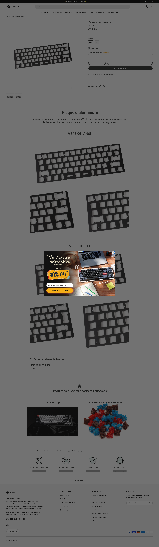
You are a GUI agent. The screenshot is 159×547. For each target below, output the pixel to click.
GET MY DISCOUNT (59, 290)
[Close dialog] (113, 252)
